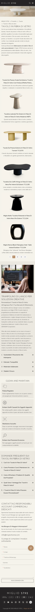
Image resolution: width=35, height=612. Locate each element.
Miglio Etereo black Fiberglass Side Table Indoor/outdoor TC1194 (17, 246)
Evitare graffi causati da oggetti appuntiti (17, 407)
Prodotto (14, 21)
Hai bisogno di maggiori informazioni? (14, 526)
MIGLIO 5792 (5, 21)
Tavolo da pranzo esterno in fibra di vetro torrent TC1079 (17, 149)
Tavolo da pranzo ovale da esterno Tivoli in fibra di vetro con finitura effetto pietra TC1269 (17, 81)
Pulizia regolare (8, 391)
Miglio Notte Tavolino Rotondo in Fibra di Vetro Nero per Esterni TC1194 (17, 217)
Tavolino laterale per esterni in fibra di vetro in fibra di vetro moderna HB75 (17, 115)
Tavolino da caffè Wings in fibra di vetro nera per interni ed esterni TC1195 (17, 183)
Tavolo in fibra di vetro (9, 24)
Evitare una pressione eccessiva (13, 440)
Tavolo (21, 21)
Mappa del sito (27, 608)
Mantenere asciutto (9, 424)
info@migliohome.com (10, 535)
